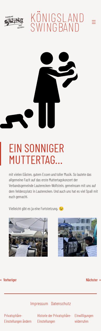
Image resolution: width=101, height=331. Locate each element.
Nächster (92, 280)
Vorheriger (10, 280)
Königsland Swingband (57, 22)
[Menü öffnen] (94, 22)
